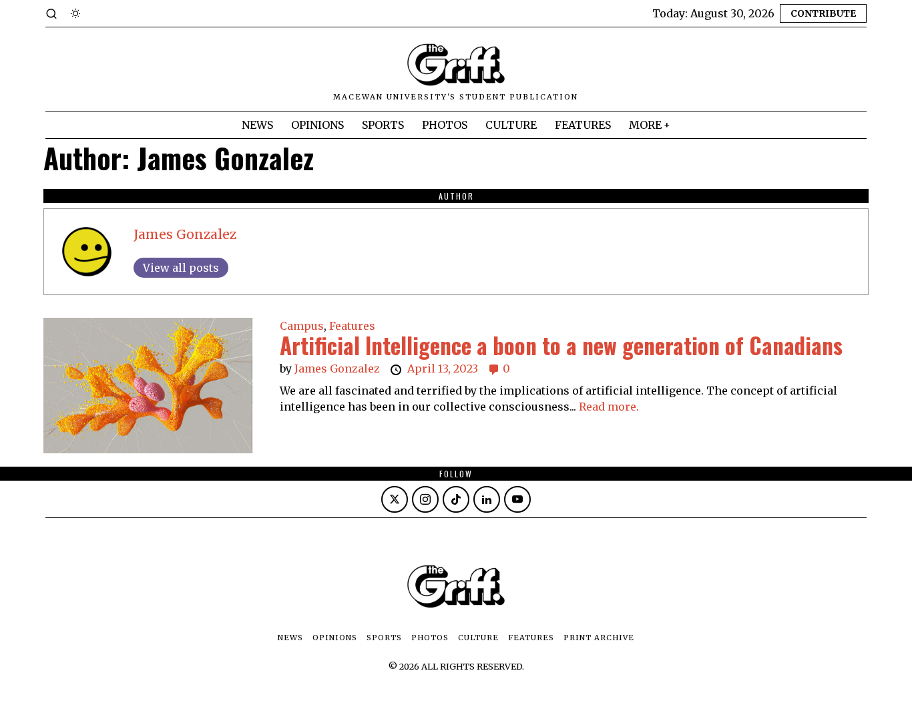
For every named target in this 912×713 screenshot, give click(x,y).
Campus (302, 325)
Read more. (609, 406)
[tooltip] (394, 499)
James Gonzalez (185, 234)
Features (352, 325)
